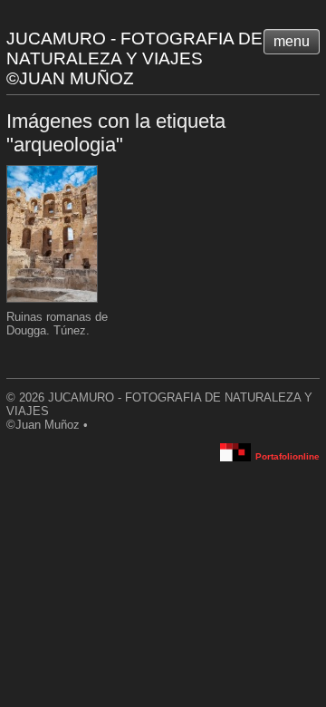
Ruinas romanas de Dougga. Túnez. (57, 323)
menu (291, 41)
